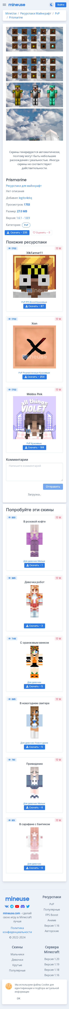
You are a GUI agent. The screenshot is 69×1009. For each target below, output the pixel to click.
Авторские (52, 931)
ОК (18, 998)
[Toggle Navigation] (4, 4)
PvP (23, 302)
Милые (41, 561)
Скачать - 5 (35, 686)
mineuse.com (11, 913)
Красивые (41, 302)
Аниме (52, 920)
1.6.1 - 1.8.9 (23, 218)
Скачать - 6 (35, 807)
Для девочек (30, 561)
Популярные (52, 909)
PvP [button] (26, 225)
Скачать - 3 (35, 625)
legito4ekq (25, 198)
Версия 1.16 (51, 925)
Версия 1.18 (51, 970)
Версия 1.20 (51, 959)
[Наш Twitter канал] (28, 906)
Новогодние (41, 742)
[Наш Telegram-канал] (12, 906)
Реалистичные (31, 372)
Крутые (17, 965)
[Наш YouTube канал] (17, 906)
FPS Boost (31, 302)
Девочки (17, 960)
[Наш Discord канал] (22, 906)
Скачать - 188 (35, 447)
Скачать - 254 (36, 377)
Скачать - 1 (36, 565)
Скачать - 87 (36, 306)
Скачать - (19, 232)
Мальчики (17, 954)
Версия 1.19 (51, 964)
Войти (60, 4)
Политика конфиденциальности (17, 930)
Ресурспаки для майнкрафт (24, 186)
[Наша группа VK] (7, 906)
